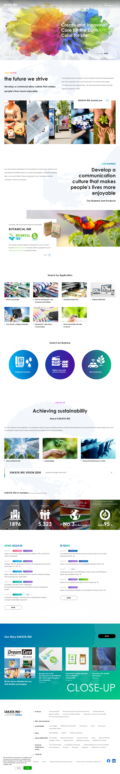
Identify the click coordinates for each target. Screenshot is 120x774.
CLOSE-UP (38, 754)
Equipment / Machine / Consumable (95, 714)
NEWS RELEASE (53, 733)
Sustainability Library (55, 728)
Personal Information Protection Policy (61, 761)
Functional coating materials (71, 714)
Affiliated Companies (83, 740)
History (93, 738)
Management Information (72, 744)
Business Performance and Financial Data (96, 744)
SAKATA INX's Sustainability (68, 726)
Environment (102, 726)
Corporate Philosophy (66, 738)
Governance (83, 726)
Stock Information (54, 747)
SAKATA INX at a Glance (99, 747)
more (45, 255)
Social (93, 726)
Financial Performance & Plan (87, 5)
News (62, 5)
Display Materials (54, 714)
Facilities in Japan (54, 740)
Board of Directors (104, 738)
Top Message (53, 726)
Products (32, 5)
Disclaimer (85, 747)
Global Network (68, 740)
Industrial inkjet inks (98, 711)
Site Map (36, 761)
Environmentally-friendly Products (59, 716)
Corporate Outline (82, 738)
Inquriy (100, 5)
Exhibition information (76, 733)
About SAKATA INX (71, 5)
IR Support (75, 747)
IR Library (66, 747)
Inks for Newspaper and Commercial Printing (76, 711)
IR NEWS (63, 733)
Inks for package (54, 711)
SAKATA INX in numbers (99, 740)
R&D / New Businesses (42, 5)
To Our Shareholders (55, 744)
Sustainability (55, 5)
